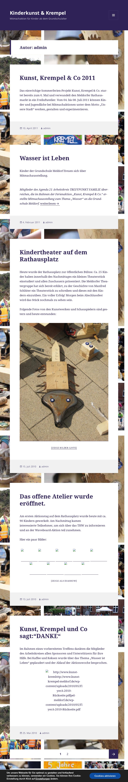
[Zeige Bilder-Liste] (64, 447)
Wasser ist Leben (44, 158)
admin (46, 128)
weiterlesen (50, 203)
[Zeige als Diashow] (64, 580)
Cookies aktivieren (105, 776)
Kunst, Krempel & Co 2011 (57, 78)
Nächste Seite (113, 754)
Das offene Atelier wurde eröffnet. (56, 499)
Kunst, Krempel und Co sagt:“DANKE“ (53, 632)
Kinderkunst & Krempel (38, 12)
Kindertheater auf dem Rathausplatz (53, 255)
